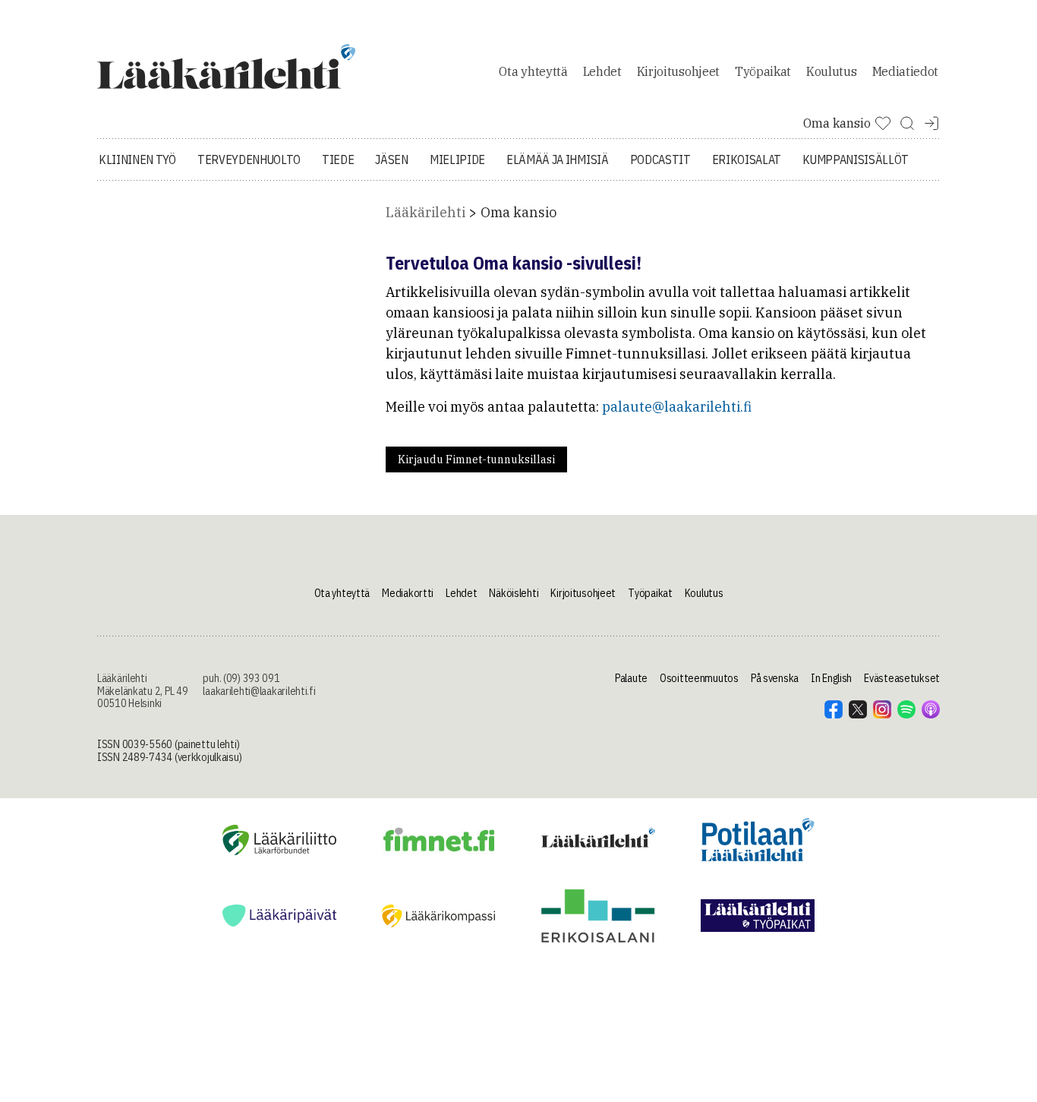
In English (831, 678)
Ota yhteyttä (533, 71)
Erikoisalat (746, 159)
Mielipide (457, 159)
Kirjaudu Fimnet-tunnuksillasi (476, 459)
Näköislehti (513, 593)
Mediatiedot (905, 71)
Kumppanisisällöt (855, 159)
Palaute (631, 678)
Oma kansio (518, 212)
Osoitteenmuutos (699, 678)
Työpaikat (763, 71)
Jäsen (391, 159)
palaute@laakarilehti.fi (677, 406)
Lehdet (602, 71)
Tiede (338, 159)
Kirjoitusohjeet (678, 71)
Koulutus (831, 71)
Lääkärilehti (425, 212)
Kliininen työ (137, 159)
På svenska (775, 678)
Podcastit (660, 159)
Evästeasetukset (902, 678)
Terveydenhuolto (249, 159)
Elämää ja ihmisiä (557, 159)
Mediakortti (407, 593)
